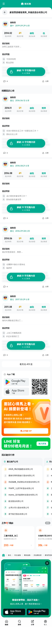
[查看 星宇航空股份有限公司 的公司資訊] (22, 514)
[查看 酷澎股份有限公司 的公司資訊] (22, 501)
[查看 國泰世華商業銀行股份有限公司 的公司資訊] (22, 475)
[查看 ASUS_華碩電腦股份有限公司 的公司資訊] (22, 469)
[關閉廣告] (47, 563)
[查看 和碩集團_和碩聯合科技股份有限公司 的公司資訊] (22, 482)
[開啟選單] (3, 3)
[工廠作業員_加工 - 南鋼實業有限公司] (18, 537)
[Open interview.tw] (3, 555)
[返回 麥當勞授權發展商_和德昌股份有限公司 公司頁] (26, 12)
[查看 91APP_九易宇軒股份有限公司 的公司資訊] (22, 488)
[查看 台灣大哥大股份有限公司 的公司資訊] (22, 507)
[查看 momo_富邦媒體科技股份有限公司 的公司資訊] (22, 495)
